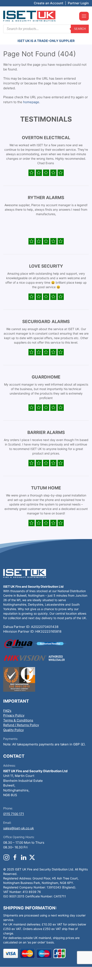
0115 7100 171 (13, 814)
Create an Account (48, 3)
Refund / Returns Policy (21, 725)
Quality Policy (13, 730)
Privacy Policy (13, 715)
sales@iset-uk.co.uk (18, 828)
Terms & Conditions (18, 720)
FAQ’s (7, 711)
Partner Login (78, 3)
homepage (31, 102)
